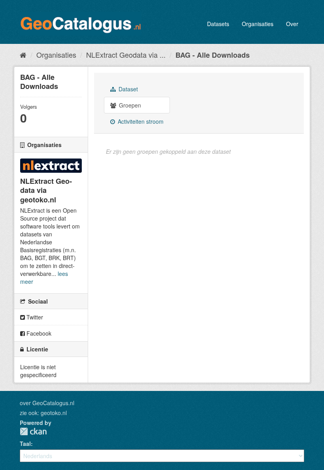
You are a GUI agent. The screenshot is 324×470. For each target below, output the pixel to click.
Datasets (218, 24)
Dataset (127, 89)
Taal (25, 443)
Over (292, 24)
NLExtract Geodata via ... (126, 54)
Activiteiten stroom (140, 121)
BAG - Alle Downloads (212, 55)
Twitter (34, 317)
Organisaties (257, 24)
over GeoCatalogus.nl (47, 403)
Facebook (38, 333)
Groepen (129, 105)
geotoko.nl (54, 413)
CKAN (33, 431)
